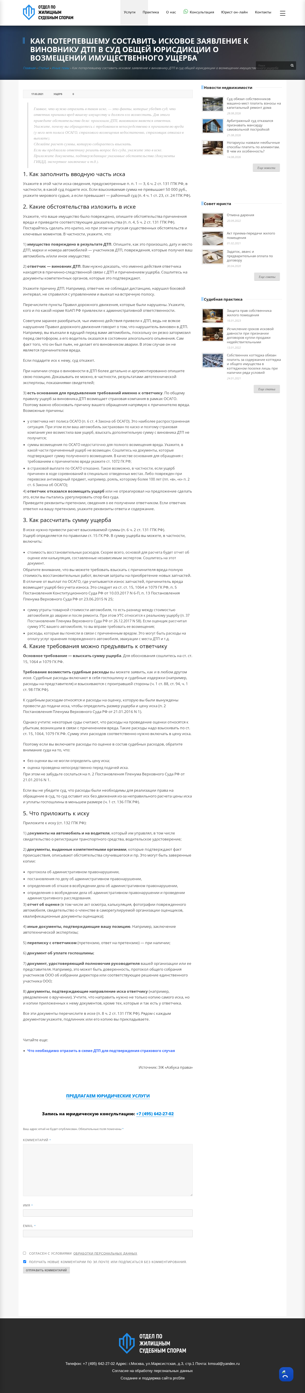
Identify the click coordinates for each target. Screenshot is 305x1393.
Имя (28, 1205)
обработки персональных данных (105, 1253)
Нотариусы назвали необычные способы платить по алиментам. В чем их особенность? (253, 146)
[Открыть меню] (283, 13)
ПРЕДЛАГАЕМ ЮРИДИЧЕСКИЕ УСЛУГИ (108, 1096)
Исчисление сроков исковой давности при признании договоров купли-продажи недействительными (250, 335)
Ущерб (58, 94)
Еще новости (266, 168)
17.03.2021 (37, 94)
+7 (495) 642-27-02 (155, 1114)
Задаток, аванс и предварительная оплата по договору (250, 255)
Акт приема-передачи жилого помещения (251, 235)
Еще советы (267, 277)
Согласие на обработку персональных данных (152, 1371)
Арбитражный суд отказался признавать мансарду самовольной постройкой (250, 124)
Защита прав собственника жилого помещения (249, 312)
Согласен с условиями (83, 1253)
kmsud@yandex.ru (224, 1364)
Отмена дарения (240, 215)
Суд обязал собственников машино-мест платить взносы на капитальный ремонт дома (254, 103)
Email (29, 1226)
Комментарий (37, 1140)
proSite (179, 1378)
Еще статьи (266, 389)
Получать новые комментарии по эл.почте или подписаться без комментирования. (107, 1262)
